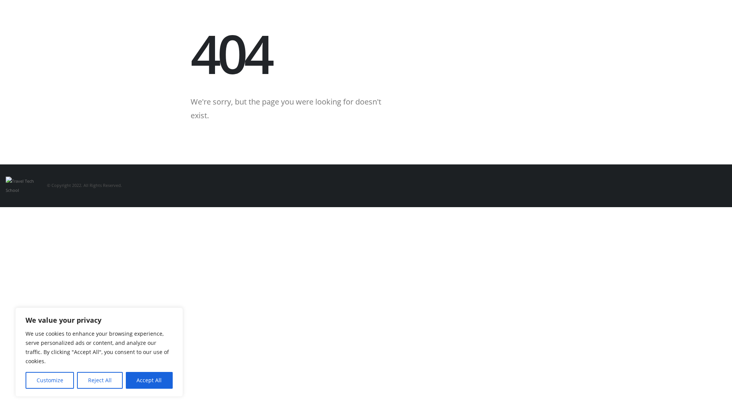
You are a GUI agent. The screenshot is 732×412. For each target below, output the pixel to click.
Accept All (149, 380)
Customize (50, 380)
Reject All (100, 380)
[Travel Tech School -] (21, 185)
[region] (99, 352)
